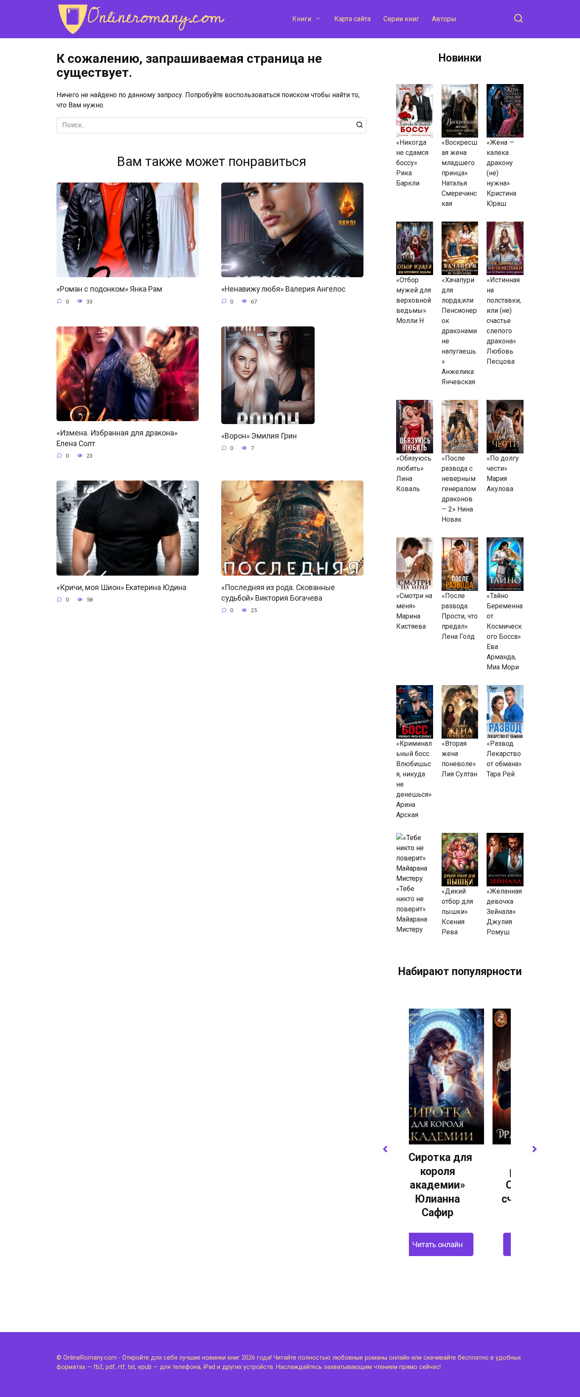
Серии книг (401, 19)
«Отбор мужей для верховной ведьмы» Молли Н (413, 300)
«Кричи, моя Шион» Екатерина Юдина (121, 587)
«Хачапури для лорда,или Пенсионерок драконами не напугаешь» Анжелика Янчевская (459, 331)
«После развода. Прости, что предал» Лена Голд (460, 616)
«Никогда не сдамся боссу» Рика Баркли (412, 162)
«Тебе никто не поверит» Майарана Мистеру (411, 909)
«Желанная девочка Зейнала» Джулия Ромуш (504, 911)
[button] (385, 1149)
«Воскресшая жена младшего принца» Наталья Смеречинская (459, 173)
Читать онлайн (460, 1244)
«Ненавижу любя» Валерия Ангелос (283, 289)
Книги (301, 19)
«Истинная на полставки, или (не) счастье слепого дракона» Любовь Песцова (504, 320)
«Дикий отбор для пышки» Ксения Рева (457, 911)
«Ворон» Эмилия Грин (259, 436)
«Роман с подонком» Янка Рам (109, 289)
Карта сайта (352, 19)
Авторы (444, 19)
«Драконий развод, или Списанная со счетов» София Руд (460, 1185)
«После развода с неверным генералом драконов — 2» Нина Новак (459, 488)
